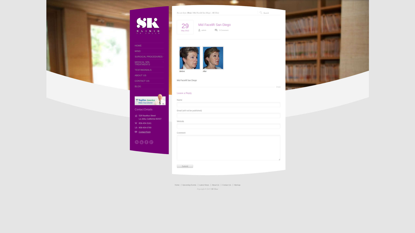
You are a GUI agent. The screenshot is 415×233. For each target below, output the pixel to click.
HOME (138, 45)
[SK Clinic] (148, 34)
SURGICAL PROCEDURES (148, 56)
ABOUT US (140, 75)
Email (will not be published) (189, 111)
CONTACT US (142, 81)
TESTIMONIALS (143, 70)
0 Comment (223, 30)
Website (180, 121)
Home (189, 12)
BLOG (138, 86)
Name (179, 100)
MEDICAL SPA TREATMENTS (142, 63)
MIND (138, 51)
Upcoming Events (189, 185)
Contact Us (226, 185)
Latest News (204, 185)
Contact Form (145, 132)
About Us (215, 185)
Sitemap (237, 185)
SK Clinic (214, 189)
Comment (181, 133)
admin (204, 30)
